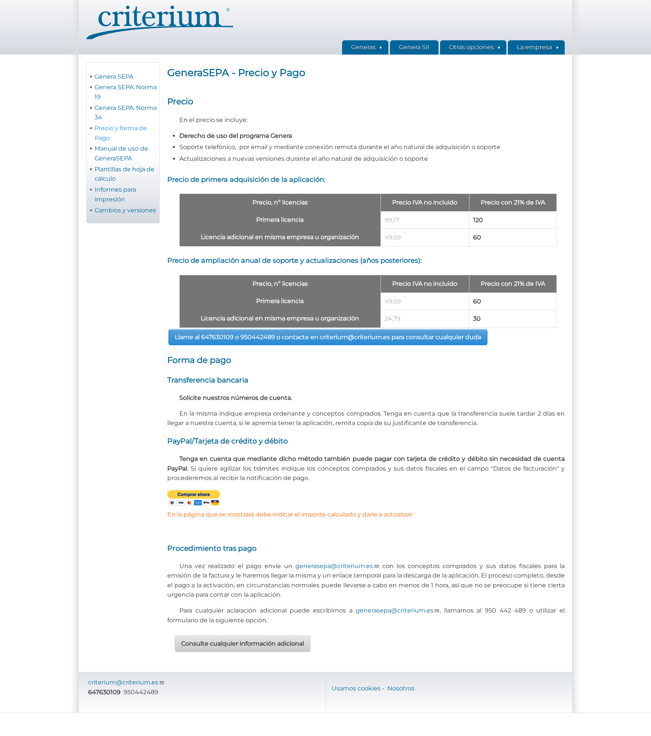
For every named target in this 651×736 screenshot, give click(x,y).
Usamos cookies (356, 688)
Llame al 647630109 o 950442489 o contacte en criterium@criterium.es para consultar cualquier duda (328, 337)
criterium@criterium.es (123, 682)
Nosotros (400, 688)
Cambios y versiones (125, 210)
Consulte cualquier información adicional (242, 643)
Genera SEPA (114, 76)
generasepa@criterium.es (334, 566)
